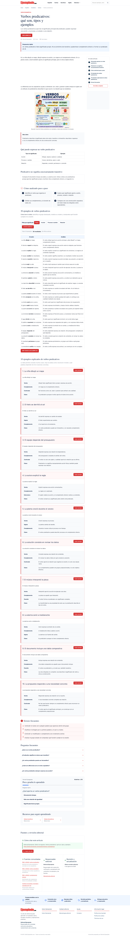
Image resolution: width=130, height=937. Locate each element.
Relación (62, 222)
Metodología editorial (49, 876)
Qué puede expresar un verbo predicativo (97, 62)
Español (50, 2)
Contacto (79, 913)
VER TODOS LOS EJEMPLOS (30, 350)
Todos (37, 222)
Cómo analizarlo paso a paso (97, 70)
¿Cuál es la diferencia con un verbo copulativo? (36, 765)
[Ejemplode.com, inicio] (28, 2)
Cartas (56, 2)
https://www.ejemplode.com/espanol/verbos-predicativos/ (39, 846)
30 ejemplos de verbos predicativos (95, 74)
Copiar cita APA (29, 851)
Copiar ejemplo (78, 370)
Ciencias (76, 2)
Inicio (22, 7)
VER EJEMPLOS (26, 35)
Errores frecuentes (94, 82)
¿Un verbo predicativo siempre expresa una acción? (37, 771)
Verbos (39, 7)
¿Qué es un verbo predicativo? (31, 750)
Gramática (33, 7)
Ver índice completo (98, 85)
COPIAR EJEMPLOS (27, 226)
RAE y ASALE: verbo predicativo (30, 862)
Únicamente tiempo (30, 795)
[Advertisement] (52, 73)
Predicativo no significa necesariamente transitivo (96, 66)
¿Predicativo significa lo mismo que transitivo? (35, 755)
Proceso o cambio (53, 222)
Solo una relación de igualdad (33, 799)
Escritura (63, 2)
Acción (43, 222)
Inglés (70, 2)
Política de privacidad (100, 913)
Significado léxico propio (31, 803)
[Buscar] (107, 2)
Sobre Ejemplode (46, 913)
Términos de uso (98, 918)
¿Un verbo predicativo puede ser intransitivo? (35, 760)
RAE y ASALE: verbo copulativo (30, 868)
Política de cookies (99, 915)
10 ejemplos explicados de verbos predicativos (98, 78)
